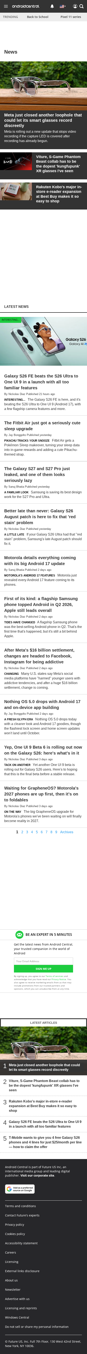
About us (11, 1280)
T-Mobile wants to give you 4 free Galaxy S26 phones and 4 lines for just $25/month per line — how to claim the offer (45, 1142)
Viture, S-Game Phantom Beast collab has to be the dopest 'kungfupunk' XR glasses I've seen (44, 1085)
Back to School (37, 17)
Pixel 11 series (71, 17)
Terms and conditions (20, 1206)
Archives (66, 832)
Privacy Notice (59, 979)
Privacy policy (14, 1225)
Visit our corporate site (37, 1175)
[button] (81, 6)
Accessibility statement (21, 1243)
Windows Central (17, 1317)
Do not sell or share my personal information (37, 1327)
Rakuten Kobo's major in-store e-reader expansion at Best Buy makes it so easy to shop (43, 1106)
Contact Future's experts (22, 1215)
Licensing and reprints (21, 1308)
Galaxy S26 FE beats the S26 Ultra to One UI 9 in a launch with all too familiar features (45, 1124)
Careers (10, 1252)
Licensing (11, 1262)
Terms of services (55, 976)
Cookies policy (15, 1234)
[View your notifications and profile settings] (52, 6)
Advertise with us (17, 1299)
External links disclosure (22, 1271)
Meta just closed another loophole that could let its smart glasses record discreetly (44, 1067)
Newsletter (12, 1290)
